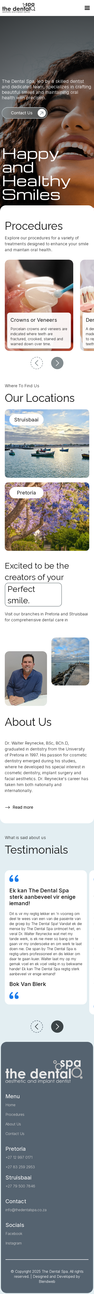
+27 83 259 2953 (20, 1167)
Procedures (14, 1114)
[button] (87, 8)
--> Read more (19, 807)
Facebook (13, 1233)
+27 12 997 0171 (18, 1157)
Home (10, 1105)
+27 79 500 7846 (20, 1186)
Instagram (13, 1243)
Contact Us (14, 1133)
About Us (13, 1124)
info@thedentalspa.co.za (26, 1210)
